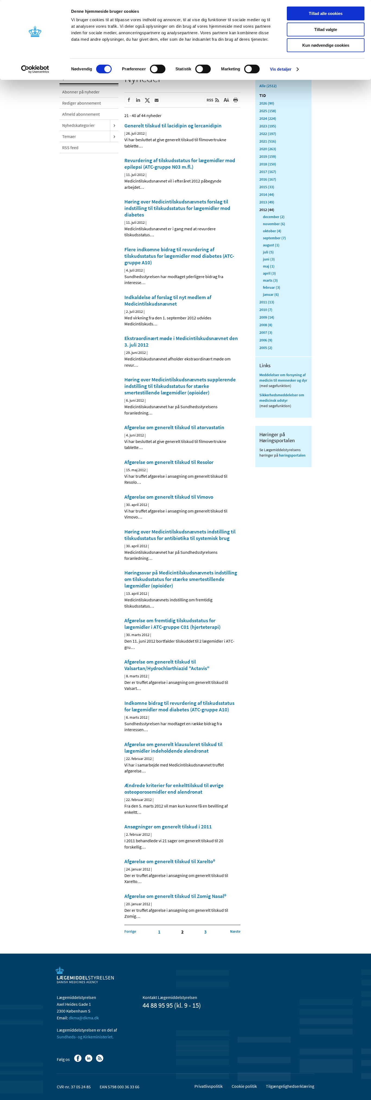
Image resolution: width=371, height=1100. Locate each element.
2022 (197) (267, 133)
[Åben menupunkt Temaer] (114, 136)
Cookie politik (244, 1086)
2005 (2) (265, 347)
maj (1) (269, 266)
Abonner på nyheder (81, 92)
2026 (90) (266, 103)
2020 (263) (267, 148)
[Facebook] (78, 1061)
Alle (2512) (268, 85)
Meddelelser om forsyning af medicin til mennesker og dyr (283, 377)
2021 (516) (267, 141)
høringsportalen (292, 455)
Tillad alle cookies (325, 13)
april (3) (269, 273)
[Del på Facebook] (128, 100)
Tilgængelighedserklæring (290, 1086)
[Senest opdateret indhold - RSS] (213, 100)
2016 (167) (267, 179)
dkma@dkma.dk (84, 1017)
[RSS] (100, 1061)
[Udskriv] (235, 100)
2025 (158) (267, 110)
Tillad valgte (325, 29)
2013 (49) (266, 202)
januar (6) (271, 294)
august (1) (271, 245)
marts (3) (270, 280)
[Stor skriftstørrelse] (226, 100)
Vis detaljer (280, 69)
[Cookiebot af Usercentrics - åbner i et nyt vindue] (35, 69)
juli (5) (268, 252)
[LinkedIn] (89, 1061)
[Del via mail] (156, 100)
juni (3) (269, 259)
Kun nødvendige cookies (325, 45)
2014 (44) (266, 194)
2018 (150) (267, 164)
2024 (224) (267, 118)
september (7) (274, 237)
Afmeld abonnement (81, 114)
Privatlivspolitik (208, 1086)
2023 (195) (267, 126)
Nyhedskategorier (78, 125)
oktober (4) (272, 230)
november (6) (274, 223)
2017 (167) (267, 171)
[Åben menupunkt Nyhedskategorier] (114, 125)
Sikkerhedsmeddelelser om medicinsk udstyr (281, 397)
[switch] (157, 69)
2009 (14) (266, 317)
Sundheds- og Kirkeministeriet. (85, 1036)
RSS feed (70, 147)
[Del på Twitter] (147, 100)
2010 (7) (265, 309)
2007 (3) (265, 332)
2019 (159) (267, 156)
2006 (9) (265, 340)
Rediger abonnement (81, 103)
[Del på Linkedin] (138, 100)
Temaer (69, 136)
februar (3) (271, 287)
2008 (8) (265, 324)
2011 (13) (266, 302)
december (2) (274, 216)
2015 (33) (266, 186)
